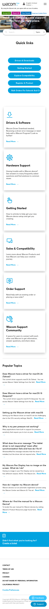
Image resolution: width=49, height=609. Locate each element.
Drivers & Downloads (24, 60)
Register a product (24, 83)
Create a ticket (10, 543)
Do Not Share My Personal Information (20, 581)
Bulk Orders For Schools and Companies (26, 90)
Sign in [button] (17, 4)
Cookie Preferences (11, 590)
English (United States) (31, 4)
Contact (6, 565)
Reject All (16, 13)
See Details (26, 13)
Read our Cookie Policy (39, 13)
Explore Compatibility (24, 75)
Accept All (6, 13)
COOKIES (6, 577)
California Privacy (11, 584)
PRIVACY (6, 573)
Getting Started (24, 68)
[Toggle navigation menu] (24, 4)
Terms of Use (8, 569)
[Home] (10, 4)
